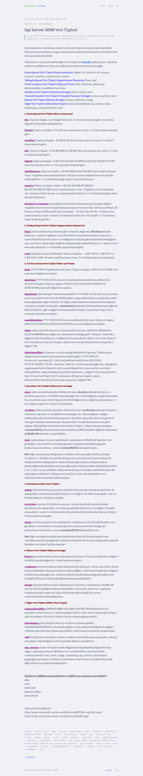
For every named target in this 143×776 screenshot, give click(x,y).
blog (103, 6)
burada (86, 62)
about (111, 6)
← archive (30, 757)
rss (116, 770)
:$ (35, 6)
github (108, 770)
